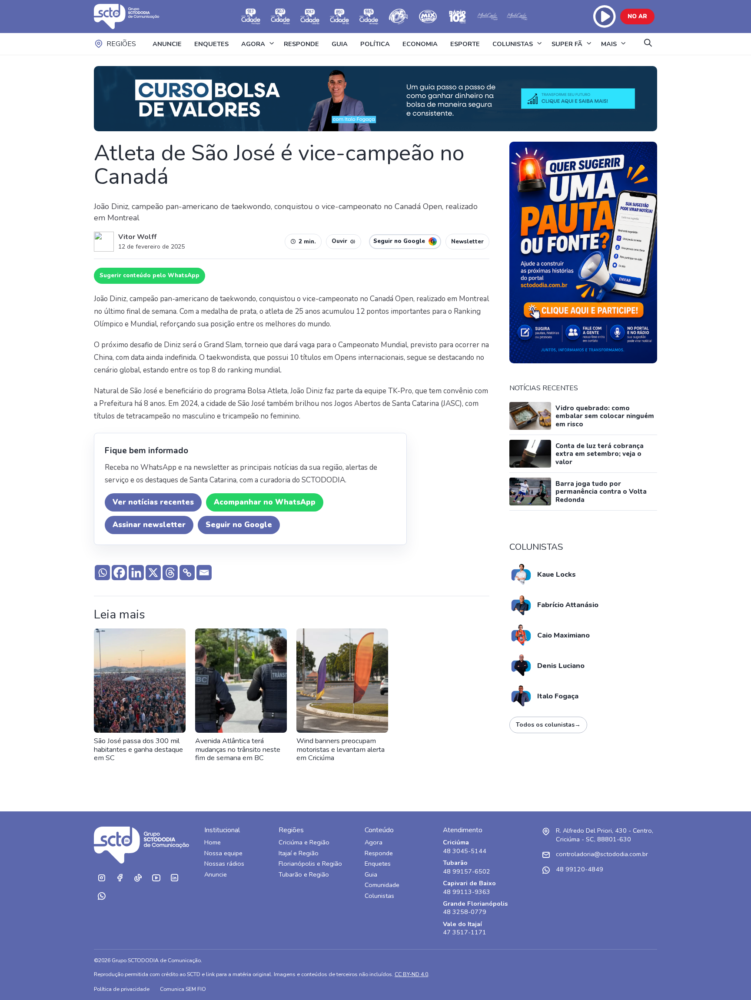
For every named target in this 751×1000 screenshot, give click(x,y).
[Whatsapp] (102, 572)
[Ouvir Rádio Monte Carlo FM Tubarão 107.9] (487, 16)
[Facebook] (119, 572)
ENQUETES (211, 44)
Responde (379, 853)
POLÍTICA (375, 44)
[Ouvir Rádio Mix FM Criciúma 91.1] (428, 16)
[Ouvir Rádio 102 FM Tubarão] (457, 16)
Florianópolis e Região (310, 864)
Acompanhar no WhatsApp (265, 502)
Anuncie (215, 874)
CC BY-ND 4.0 (411, 974)
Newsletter (467, 242)
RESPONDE (301, 44)
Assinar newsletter (149, 525)
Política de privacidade (122, 989)
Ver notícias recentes (153, 502)
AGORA (253, 44)
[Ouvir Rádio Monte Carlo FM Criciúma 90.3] (516, 16)
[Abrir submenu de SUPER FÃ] (589, 44)
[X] (153, 572)
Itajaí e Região (299, 853)
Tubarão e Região (304, 874)
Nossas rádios (224, 864)
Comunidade (382, 885)
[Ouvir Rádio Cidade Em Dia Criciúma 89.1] (339, 16)
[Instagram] (101, 877)
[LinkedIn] (174, 877)
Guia (371, 874)
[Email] (204, 572)
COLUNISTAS (512, 44)
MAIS (609, 44)
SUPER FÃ (567, 44)
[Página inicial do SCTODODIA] (135, 16)
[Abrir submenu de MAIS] (623, 44)
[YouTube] (156, 877)
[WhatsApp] (101, 896)
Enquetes (378, 864)
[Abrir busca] (648, 43)
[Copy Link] (187, 572)
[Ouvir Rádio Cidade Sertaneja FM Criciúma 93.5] (369, 16)
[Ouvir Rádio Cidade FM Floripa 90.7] (280, 16)
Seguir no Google (239, 525)
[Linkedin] (136, 572)
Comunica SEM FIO (183, 989)
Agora (373, 842)
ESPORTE (465, 44)
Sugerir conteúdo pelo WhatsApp (149, 275)
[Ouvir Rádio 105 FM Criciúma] (398, 16)
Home (212, 842)
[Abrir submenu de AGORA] (271, 44)
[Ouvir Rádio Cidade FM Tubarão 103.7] (309, 16)
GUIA (340, 44)
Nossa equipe (223, 853)
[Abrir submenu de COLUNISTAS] (539, 44)
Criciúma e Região (304, 842)
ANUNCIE (167, 44)
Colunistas (379, 896)
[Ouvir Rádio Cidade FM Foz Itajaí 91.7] (250, 16)
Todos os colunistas (548, 725)
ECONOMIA (420, 44)
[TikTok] (137, 877)
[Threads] (170, 572)
